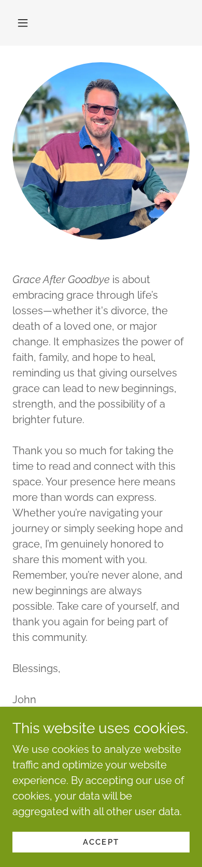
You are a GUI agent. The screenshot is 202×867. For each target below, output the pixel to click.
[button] (22, 22)
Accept (101, 842)
